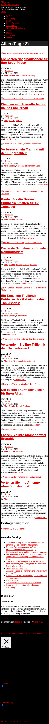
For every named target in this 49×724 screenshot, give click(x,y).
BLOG (12, 120)
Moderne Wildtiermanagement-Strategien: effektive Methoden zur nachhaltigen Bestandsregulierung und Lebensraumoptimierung (26, 549)
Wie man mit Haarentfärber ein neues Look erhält (23, 106)
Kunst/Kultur (21, 316)
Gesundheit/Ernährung (25, 75)
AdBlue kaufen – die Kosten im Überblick (23, 583)
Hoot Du (18, 622)
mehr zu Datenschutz (33, 633)
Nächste (22, 529)
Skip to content (7, 2)
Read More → (39, 94)
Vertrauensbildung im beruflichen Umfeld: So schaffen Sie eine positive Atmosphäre (25, 543)
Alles (6, 75)
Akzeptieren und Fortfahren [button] (12, 633)
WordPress (37, 622)
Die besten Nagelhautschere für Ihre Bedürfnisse (24, 60)
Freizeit (19, 120)
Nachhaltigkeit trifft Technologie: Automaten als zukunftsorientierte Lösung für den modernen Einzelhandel (26, 556)
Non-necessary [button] (7, 702)
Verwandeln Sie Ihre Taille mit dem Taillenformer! (23, 346)
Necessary (8, 686)
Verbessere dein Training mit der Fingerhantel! (22, 151)
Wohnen (19, 219)
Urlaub (26, 264)
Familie (12, 75)
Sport (38, 166)
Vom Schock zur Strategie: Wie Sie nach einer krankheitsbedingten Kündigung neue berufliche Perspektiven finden (26, 563)
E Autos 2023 (12, 580)
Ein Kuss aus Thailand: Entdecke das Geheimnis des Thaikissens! (22, 299)
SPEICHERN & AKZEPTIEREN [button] (15, 722)
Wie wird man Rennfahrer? (17, 568)
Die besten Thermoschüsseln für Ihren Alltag (23, 391)
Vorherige (5, 529)
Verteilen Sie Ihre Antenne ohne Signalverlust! (20, 484)
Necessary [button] (5, 683)
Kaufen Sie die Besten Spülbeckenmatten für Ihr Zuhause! (20, 203)
